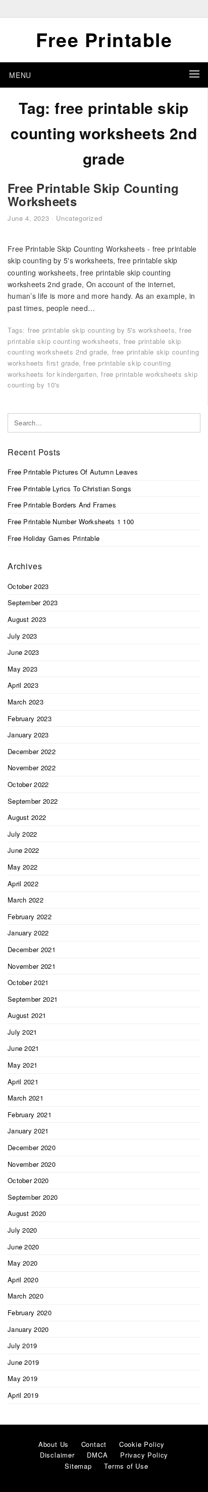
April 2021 (23, 1081)
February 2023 (29, 718)
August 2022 (27, 817)
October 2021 (28, 982)
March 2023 (25, 701)
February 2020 (29, 1312)
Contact (94, 1444)
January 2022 (28, 932)
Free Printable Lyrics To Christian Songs (69, 488)
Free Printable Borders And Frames (62, 504)
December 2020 (32, 1147)
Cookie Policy (142, 1444)
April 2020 (23, 1279)
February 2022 (29, 916)
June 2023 (23, 652)
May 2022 (22, 867)
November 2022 (32, 767)
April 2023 (23, 685)
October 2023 (28, 586)
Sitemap (78, 1466)
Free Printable (104, 39)
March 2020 (25, 1296)
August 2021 (27, 1015)
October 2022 (28, 784)
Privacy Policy (144, 1455)
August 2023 (27, 619)
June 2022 (23, 850)
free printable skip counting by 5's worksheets (101, 330)
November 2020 (32, 1164)
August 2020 (27, 1213)
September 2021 (33, 999)
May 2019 (22, 1378)
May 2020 (22, 1263)
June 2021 (23, 1048)
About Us (53, 1444)
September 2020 (33, 1197)
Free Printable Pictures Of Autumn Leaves (73, 472)
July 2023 (22, 636)
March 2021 (25, 1098)
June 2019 (23, 1362)
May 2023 (22, 669)
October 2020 (28, 1180)
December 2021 (32, 949)
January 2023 (28, 734)
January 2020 (28, 1329)
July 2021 (22, 1032)
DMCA (97, 1455)
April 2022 (23, 883)
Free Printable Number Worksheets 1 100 (71, 521)
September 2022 (33, 801)
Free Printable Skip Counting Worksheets (93, 194)
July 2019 (22, 1345)
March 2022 (25, 900)
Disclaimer (57, 1455)
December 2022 (32, 751)
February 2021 (29, 1114)
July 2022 (22, 834)
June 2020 (23, 1246)
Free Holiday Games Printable (53, 538)
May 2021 (22, 1065)
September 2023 (33, 602)
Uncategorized (79, 218)
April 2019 (23, 1395)
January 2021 (28, 1130)
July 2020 (22, 1230)
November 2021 (32, 966)
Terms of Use (126, 1466)
